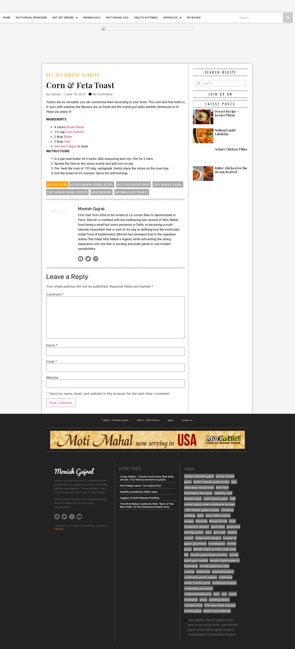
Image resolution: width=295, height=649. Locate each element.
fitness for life (218, 521)
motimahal (203, 571)
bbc (234, 481)
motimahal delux (223, 571)
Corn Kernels (75, 132)
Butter (68, 137)
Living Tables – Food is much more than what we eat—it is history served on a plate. (147, 478)
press (203, 599)
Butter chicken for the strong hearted (231, 170)
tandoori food (193, 605)
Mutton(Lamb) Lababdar (225, 132)
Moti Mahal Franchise (31, 17)
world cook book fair (216, 611)
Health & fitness (146, 17)
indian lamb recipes (208, 538)
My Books (194, 17)
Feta (67, 141)
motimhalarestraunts (131, 192)
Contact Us (187, 420)
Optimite (59, 529)
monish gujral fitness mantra (208, 554)
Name (52, 345)
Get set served (63, 17)
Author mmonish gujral (199, 476)
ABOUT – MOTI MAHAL (148, 420)
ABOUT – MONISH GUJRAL (116, 420)
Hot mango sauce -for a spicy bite (140, 485)
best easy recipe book (133, 184)
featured (201, 521)
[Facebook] (80, 258)
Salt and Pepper (65, 146)
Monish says (92, 17)
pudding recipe (219, 599)
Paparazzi (170, 17)
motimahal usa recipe (199, 588)
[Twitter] (88, 258)
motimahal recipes (224, 582)
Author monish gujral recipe (91, 184)
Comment (55, 294)
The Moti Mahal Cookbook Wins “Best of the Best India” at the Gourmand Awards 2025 (147, 505)
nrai (224, 594)
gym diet (219, 532)
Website (52, 377)
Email (51, 361)
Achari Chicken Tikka (231, 149)
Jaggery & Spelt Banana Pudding (139, 498)
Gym (208, 532)
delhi (200, 515)
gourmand (218, 526)
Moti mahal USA (117, 17)
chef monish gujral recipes (67, 192)
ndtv (217, 594)
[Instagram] (95, 258)
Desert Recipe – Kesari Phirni (227, 113)
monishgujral (102, 192)
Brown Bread (75, 127)
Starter (91, 75)
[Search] (288, 18)
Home (6, 17)
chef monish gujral (168, 184)
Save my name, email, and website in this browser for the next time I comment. (110, 393)
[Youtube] (79, 516)
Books (171, 420)
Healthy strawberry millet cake (138, 492)
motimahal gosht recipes (201, 577)
